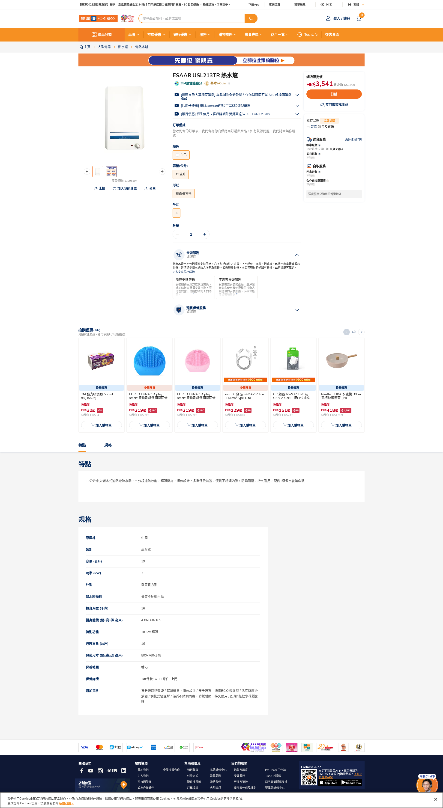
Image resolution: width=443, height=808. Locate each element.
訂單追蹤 (299, 4)
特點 (82, 445)
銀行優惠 (180, 34)
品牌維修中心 (218, 770)
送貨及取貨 (241, 770)
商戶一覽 (278, 34)
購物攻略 (226, 34)
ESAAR (182, 75)
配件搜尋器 (194, 782)
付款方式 (192, 776)
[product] (101, 360)
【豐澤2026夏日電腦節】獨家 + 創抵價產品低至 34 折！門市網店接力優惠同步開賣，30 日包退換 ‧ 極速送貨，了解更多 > (154, 4)
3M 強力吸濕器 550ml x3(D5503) (97, 396)
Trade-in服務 (273, 776)
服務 (203, 34)
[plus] (204, 234)
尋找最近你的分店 (89, 787)
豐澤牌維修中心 (274, 788)
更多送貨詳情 (353, 139)
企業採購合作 (171, 770)
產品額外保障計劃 (245, 788)
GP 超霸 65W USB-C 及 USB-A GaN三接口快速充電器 (293, 398)
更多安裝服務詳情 (184, 272)
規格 (108, 445)
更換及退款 (241, 782)
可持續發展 (144, 782)
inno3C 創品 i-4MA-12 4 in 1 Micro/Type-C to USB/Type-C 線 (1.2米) (244, 398)
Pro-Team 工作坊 (275, 770)
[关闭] (436, 799)
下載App (253, 4)
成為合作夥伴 (146, 788)
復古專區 (332, 34)
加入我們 (143, 776)
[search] (251, 18)
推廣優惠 (154, 34)
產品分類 (105, 34)
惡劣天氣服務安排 (276, 782)
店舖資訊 (215, 788)
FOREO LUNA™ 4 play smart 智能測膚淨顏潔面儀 (148, 396)
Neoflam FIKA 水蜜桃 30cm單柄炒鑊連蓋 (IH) (341, 396)
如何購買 (192, 770)
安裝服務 (239, 776)
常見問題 (215, 776)
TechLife (310, 34)
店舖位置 (274, 4)
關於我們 (143, 770)
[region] (221, 800)
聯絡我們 (215, 782)
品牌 (131, 34)
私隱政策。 (66, 803)
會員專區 (252, 34)
